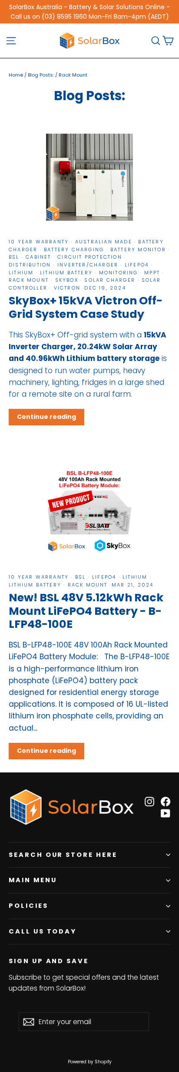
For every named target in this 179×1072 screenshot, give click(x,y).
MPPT (152, 272)
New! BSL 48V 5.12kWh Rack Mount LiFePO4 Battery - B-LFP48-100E (86, 611)
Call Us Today (42, 931)
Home (16, 74)
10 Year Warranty (40, 241)
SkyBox (66, 279)
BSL (15, 256)
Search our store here (63, 854)
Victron (67, 287)
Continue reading (46, 416)
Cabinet (38, 256)
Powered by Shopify (90, 1062)
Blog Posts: (41, 74)
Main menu (32, 880)
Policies (28, 905)
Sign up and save (49, 961)
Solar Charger (109, 279)
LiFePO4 (137, 264)
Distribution (31, 264)
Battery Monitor (138, 249)
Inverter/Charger (88, 264)
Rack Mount (30, 279)
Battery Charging (74, 249)
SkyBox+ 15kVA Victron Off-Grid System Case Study (85, 307)
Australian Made (103, 241)
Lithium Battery (66, 272)
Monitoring (118, 272)
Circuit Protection (89, 256)
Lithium (22, 272)
